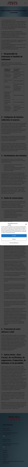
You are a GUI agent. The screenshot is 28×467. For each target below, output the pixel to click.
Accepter (14, 235)
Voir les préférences (14, 242)
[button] (26, 224)
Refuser (14, 239)
